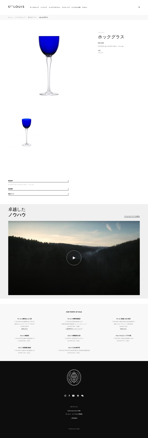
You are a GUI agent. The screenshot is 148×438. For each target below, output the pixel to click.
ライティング (66, 7)
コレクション (74, 406)
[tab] (38, 181)
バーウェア (44, 7)
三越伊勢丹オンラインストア (74, 329)
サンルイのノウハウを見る (132, 216)
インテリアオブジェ (54, 7)
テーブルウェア (34, 7)
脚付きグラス (32, 17)
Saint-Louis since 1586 (73, 410)
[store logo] (16, 7)
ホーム (10, 17)
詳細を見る (24, 329)
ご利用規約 (74, 418)
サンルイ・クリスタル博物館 (74, 414)
